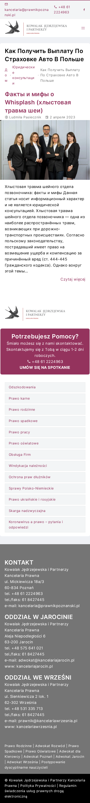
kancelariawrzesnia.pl (37, 726)
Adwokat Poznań (38, 756)
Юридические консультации (23, 75)
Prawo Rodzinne (18, 746)
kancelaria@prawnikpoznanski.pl (27, 12)
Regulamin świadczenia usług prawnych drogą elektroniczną (41, 791)
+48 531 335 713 (27, 708)
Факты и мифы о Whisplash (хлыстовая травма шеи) (38, 102)
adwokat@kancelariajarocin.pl (46, 660)
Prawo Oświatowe (41, 751)
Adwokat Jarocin (70, 756)
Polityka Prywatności (38, 786)
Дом (6, 75)
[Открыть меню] (83, 28)
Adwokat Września (22, 762)
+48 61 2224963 (47, 361)
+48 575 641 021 (27, 648)
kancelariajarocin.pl (35, 666)
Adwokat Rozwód (50, 746)
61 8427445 (33, 599)
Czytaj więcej (72, 279)
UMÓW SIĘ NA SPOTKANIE (45, 367)
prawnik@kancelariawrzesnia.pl (47, 721)
